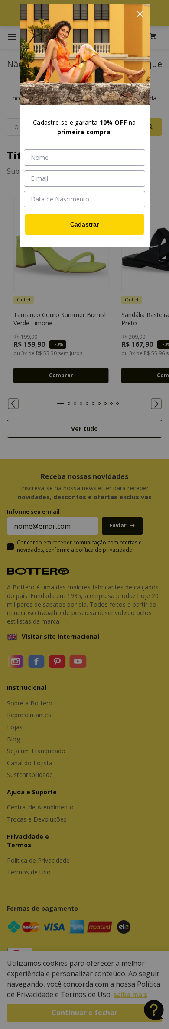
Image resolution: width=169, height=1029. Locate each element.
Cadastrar (84, 224)
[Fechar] (140, 14)
